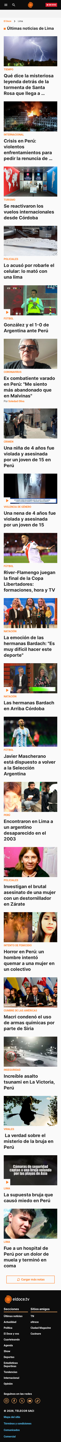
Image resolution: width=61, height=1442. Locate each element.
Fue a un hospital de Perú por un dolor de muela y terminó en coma (27, 1257)
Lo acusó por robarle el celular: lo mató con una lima (29, 271)
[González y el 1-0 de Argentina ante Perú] (30, 300)
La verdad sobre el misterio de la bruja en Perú (29, 1141)
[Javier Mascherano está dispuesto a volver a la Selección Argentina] (30, 732)
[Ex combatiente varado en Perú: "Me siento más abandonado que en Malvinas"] (30, 354)
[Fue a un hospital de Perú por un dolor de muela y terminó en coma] (30, 1224)
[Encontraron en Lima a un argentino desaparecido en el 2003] (30, 797)
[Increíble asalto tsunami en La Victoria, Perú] (30, 1052)
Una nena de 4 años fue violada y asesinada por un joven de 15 (30, 519)
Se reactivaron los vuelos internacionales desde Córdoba (29, 211)
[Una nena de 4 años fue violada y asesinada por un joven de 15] (30, 489)
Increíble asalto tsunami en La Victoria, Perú (30, 1082)
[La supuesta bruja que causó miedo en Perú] (30, 1170)
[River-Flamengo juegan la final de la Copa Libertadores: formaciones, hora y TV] (30, 548)
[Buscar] (14, 4)
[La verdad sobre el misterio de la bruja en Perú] (30, 1111)
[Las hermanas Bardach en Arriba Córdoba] (30, 678)
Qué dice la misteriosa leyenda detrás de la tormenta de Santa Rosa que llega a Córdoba (29, 87)
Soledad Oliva (16, 401)
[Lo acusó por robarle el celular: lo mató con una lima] (30, 241)
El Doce (7, 21)
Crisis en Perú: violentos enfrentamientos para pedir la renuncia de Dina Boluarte (28, 152)
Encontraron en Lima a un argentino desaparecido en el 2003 (29, 830)
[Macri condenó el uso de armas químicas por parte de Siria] (30, 992)
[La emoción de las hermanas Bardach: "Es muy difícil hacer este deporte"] (30, 613)
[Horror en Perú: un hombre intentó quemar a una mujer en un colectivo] (30, 927)
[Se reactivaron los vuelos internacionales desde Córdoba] (30, 182)
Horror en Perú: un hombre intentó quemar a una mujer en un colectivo (30, 960)
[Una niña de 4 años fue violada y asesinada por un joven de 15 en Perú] (30, 423)
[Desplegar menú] (6, 5)
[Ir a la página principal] (30, 5)
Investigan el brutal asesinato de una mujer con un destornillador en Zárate (30, 895)
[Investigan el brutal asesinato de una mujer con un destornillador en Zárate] (30, 862)
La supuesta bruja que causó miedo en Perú (29, 1197)
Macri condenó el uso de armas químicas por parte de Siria (30, 1022)
